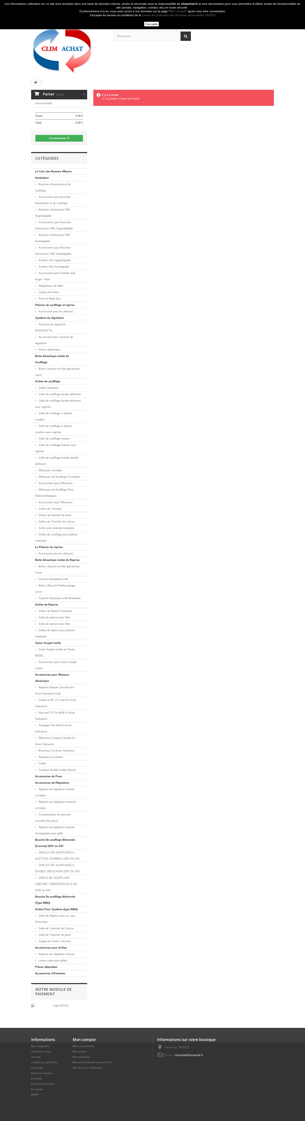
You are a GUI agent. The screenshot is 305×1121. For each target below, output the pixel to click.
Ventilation (42, 177)
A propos (37, 1089)
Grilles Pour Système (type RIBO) (56, 909)
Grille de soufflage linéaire (54, 438)
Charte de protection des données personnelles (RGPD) (179, 15)
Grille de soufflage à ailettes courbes (53, 416)
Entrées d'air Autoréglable (53, 266)
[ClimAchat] (69, 49)
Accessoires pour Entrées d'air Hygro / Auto (55, 276)
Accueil (36, 1057)
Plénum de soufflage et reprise (54, 305)
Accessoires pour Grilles (51, 947)
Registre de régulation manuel (56, 954)
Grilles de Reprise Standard (55, 611)
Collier (42, 763)
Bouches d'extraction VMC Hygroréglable (53, 212)
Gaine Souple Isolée (48, 643)
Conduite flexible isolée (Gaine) (57, 769)
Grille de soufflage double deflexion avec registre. (58, 403)
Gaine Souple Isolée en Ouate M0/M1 (55, 652)
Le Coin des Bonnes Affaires (53, 171)
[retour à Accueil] (35, 82)
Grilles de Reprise (46, 604)
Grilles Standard (48, 387)
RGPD (35, 1094)
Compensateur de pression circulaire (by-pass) (53, 817)
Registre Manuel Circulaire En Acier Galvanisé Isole (54, 690)
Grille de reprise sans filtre (54, 623)
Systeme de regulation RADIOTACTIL (50, 327)
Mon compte (178, 11)
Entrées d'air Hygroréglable (54, 260)
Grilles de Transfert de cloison (56, 521)
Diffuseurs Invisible (50, 470)
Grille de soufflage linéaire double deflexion (56, 460)
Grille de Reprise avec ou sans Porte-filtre (55, 919)
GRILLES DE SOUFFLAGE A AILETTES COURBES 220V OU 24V (57, 855)
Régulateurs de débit (50, 285)
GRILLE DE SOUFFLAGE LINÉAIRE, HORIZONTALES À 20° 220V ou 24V (56, 884)
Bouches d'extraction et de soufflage (53, 187)
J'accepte (151, 24)
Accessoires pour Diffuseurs (55, 483)
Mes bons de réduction (87, 1067)
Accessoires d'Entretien (50, 973)
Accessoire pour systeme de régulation (54, 340)
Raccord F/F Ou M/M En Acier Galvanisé (55, 715)
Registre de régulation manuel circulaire (54, 792)
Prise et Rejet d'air (49, 298)
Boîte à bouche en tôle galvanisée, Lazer (57, 372)
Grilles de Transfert (50, 508)
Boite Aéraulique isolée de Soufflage (52, 359)
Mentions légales (42, 1073)
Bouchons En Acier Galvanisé (56, 750)
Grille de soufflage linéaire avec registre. (55, 448)
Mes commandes (83, 1046)
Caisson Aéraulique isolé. (53, 579)
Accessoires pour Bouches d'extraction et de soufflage (53, 200)
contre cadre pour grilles (52, 960)
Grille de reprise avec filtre (54, 617)
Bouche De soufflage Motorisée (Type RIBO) (55, 899)
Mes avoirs (80, 1051)
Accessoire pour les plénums (55, 311)
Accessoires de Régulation (52, 782)
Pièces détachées (49, 349)
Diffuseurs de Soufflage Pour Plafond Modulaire (54, 492)
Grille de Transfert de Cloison (56, 928)
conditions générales (44, 1062)
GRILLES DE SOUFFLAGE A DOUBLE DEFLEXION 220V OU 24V (57, 868)
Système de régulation (49, 317)
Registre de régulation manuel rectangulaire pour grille (54, 830)
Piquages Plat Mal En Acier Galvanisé (53, 728)
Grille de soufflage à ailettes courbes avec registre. (53, 429)
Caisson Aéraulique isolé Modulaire (59, 598)
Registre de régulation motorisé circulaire (55, 805)
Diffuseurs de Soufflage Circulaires (59, 476)
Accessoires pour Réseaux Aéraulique (52, 677)
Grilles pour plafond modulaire (56, 528)
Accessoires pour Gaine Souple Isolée (56, 665)
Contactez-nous (41, 1051)
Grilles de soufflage (47, 381)
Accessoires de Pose (48, 776)
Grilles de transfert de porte (54, 515)
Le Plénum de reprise (49, 547)
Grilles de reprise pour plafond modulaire (54, 633)
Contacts (36, 1078)
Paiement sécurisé (43, 1084)
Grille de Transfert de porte (54, 934)
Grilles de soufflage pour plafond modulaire (56, 537)
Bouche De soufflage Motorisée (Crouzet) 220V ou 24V (55, 843)
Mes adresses (81, 1057)
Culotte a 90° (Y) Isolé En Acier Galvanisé (55, 703)
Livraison (37, 1067)
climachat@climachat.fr (188, 1055)
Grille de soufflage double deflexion (59, 394)
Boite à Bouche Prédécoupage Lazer (55, 588)
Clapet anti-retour (48, 292)
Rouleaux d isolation (50, 757)
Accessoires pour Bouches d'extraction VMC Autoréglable (53, 250)
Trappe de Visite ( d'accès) (54, 941)
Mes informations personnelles (92, 1062)
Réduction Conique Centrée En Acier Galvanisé (55, 741)
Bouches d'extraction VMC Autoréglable (53, 238)
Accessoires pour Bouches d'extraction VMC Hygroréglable (54, 225)
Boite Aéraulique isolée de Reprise (57, 560)
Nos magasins (40, 1046)
